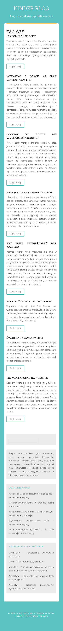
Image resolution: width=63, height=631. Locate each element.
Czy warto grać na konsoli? (27, 378)
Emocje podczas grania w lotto (29, 192)
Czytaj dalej (15, 66)
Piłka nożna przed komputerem (28, 301)
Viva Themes (40, 616)
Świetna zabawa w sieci (24, 338)
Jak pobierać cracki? (21, 36)
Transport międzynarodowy (30, 561)
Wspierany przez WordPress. (26, 613)
